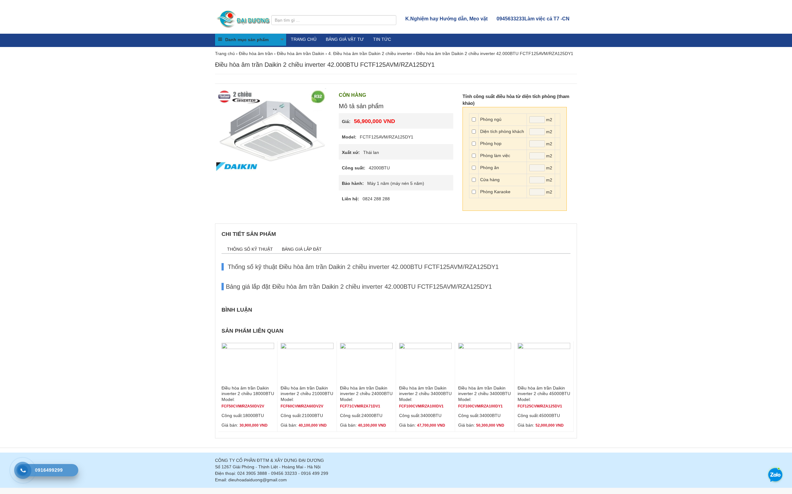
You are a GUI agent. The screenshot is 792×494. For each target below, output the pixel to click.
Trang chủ (303, 39)
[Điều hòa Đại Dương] (244, 18)
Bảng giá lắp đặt (302, 249)
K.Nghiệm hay (446, 18)
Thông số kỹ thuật (250, 249)
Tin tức (382, 39)
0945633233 (533, 18)
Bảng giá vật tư (345, 39)
